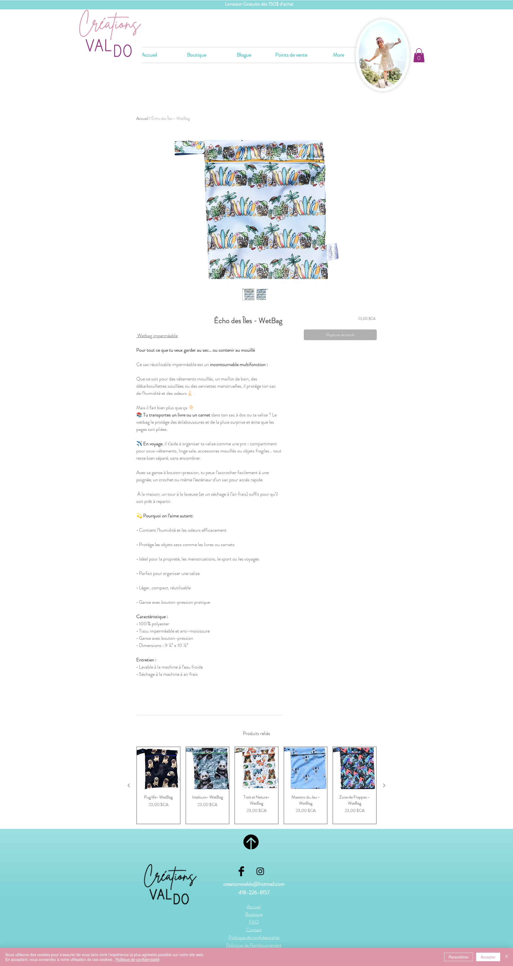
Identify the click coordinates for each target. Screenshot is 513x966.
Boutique (254, 914)
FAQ (254, 922)
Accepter (488, 957)
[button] (419, 55)
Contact (254, 929)
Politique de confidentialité (137, 959)
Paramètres (458, 957)
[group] (256, 785)
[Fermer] (506, 957)
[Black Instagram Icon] (260, 871)
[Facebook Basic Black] (241, 871)
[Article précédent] (129, 785)
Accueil (142, 118)
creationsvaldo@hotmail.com (254, 884)
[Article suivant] (384, 785)
